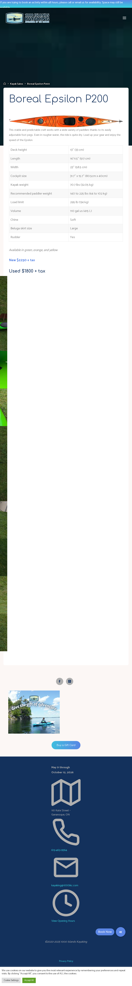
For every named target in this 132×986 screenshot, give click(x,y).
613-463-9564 (59, 850)
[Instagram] (69, 681)
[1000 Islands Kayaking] (28, 18)
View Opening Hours (63, 921)
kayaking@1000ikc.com (64, 885)
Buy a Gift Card (66, 745)
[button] (120, 932)
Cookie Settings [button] (11, 980)
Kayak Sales (16, 84)
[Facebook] (59, 681)
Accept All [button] (29, 980)
